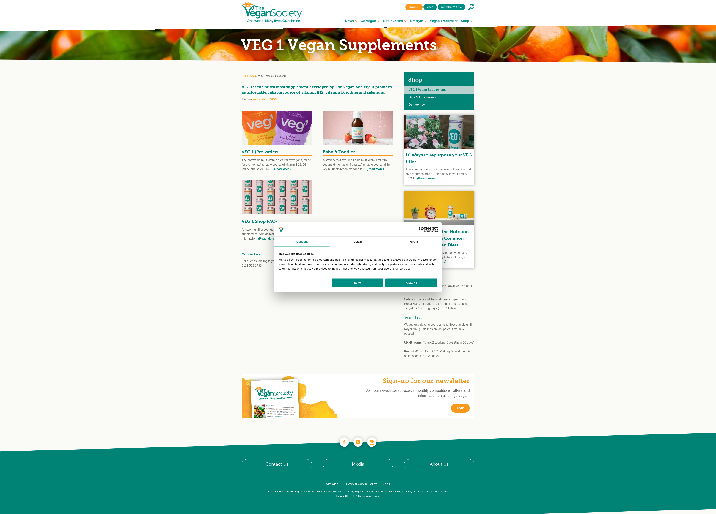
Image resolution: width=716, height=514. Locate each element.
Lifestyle (417, 21)
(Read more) (426, 178)
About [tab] (414, 241)
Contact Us (276, 464)
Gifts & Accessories (422, 97)
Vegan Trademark (444, 21)
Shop (465, 21)
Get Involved (393, 21)
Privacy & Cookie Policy (360, 484)
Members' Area (451, 7)
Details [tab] (358, 241)
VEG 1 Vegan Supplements (428, 89)
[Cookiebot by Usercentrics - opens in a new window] (421, 229)
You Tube (358, 442)
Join (430, 7)
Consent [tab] (302, 241)
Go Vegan (369, 21)
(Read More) (282, 169)
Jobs (386, 484)
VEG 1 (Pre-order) (260, 151)
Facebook (344, 442)
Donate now (417, 104)
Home (245, 76)
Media (358, 464)
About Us (439, 464)
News (349, 21)
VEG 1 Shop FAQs (260, 221)
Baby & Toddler (339, 151)
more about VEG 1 (266, 99)
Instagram (371, 442)
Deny (357, 282)
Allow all (411, 282)
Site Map (332, 484)
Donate (414, 7)
